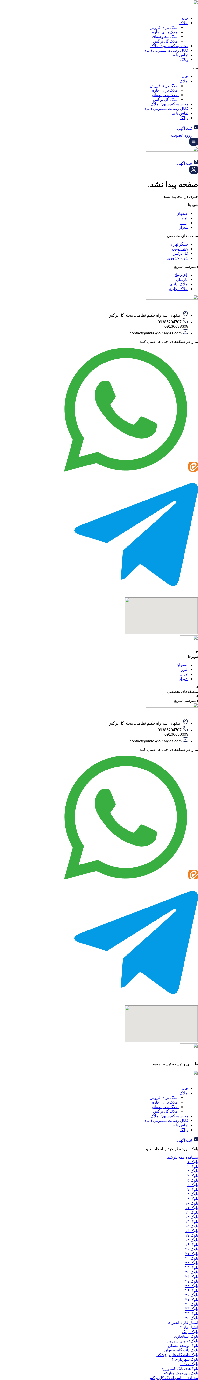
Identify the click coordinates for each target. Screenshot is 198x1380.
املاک (183, 23)
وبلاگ (184, 60)
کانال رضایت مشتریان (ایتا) (166, 50)
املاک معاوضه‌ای (165, 37)
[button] (99, 68)
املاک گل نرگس (166, 41)
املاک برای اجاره (165, 32)
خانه (185, 18)
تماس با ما (180, 55)
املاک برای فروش (164, 27)
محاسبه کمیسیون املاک (169, 46)
